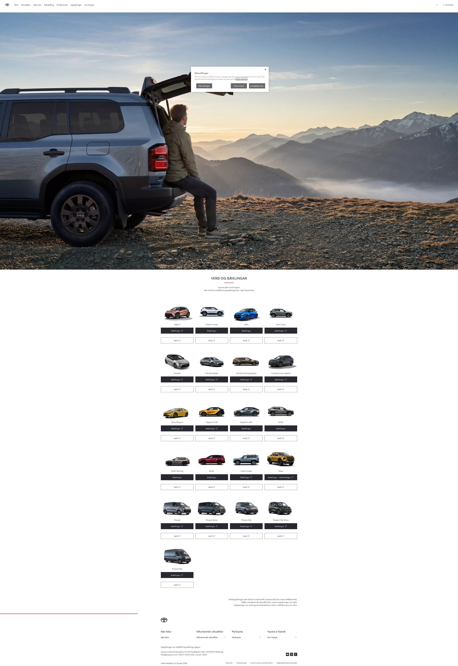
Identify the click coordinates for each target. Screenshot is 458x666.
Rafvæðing (49, 4)
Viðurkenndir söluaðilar (207, 637)
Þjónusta (37, 4)
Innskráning (449, 5)
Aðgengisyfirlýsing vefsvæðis (287, 663)
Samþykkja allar (257, 86)
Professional (62, 4)
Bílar (16, 4)
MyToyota (236, 637)
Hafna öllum (239, 86)
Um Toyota (89, 4)
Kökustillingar (242, 663)
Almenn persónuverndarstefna (262, 663)
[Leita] (437, 5)
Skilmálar (229, 663)
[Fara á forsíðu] (7, 4)
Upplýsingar (76, 4)
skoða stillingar (241, 79)
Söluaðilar (25, 4)
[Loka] (265, 69)
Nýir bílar (165, 637)
